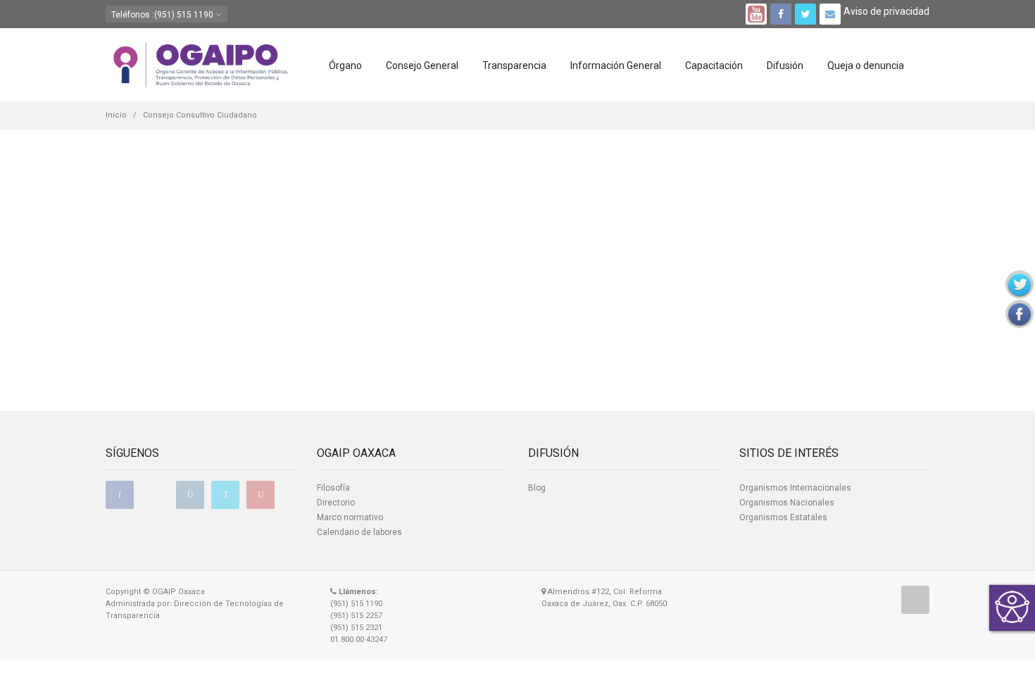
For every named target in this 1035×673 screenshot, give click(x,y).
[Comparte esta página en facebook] (1019, 314)
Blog (537, 488)
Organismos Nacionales (786, 503)
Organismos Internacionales (795, 488)
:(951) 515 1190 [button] (163, 15)
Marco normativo (350, 517)
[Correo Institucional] (830, 14)
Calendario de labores (359, 532)
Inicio (116, 115)
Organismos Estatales (783, 517)
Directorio (336, 503)
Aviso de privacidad (886, 11)
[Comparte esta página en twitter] (1019, 284)
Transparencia (514, 65)
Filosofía (333, 488)
